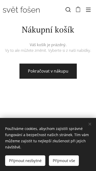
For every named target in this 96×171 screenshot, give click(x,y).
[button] (68, 9)
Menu (88, 9)
